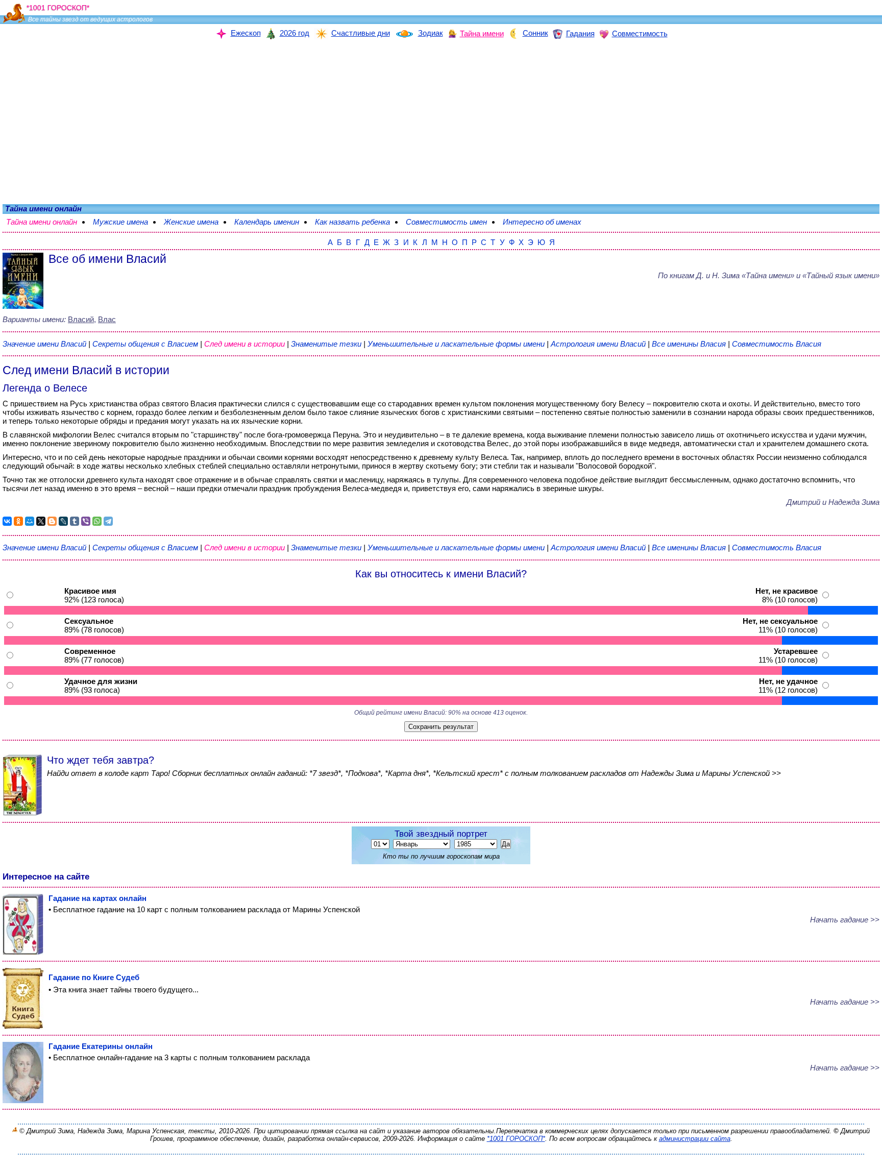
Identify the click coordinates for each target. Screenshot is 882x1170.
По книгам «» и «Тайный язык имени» (768, 275)
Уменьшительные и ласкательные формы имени (456, 343)
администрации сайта (694, 1138)
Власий (81, 319)
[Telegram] (108, 521)
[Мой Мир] (29, 521)
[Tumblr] (74, 521)
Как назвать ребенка (352, 221)
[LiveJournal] (63, 521)
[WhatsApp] (97, 521)
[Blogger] (52, 521)
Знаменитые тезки (326, 343)
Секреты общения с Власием (146, 343)
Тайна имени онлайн (41, 221)
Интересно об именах (542, 221)
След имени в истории (244, 343)
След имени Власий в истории (86, 370)
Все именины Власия (690, 343)
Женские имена (191, 221)
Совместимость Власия (776, 343)
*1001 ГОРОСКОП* (516, 1138)
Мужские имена (120, 221)
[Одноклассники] (18, 521)
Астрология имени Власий (598, 343)
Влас (107, 319)
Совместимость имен (446, 221)
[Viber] (85, 521)
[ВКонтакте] (7, 521)
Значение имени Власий (44, 343)
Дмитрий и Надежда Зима (833, 502)
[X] (40, 521)
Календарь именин (266, 221)
